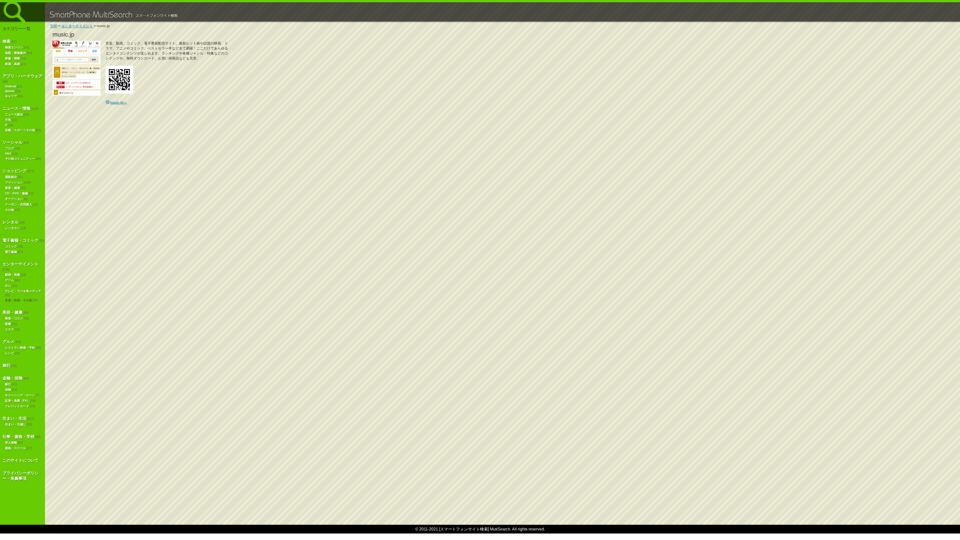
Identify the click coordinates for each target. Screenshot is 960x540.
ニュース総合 (14, 114)
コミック (11, 246)
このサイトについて (20, 460)
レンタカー (12, 228)
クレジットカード (17, 406)
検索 (6, 41)
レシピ (9, 353)
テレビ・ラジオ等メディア (23, 291)
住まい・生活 (14, 418)
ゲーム (9, 280)
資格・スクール (15, 448)
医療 (8, 324)
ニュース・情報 (16, 108)
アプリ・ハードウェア (22, 76)
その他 (9, 210)
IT (6, 125)
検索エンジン (14, 47)
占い (8, 286)
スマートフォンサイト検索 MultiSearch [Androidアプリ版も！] (22, 12)
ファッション (14, 182)
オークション (14, 199)
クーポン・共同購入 (18, 204)
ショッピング (14, 171)
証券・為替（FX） (17, 400)
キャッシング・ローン (20, 395)
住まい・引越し (15, 424)
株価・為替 (12, 64)
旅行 (6, 365)
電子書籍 (11, 252)
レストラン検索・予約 (20, 348)
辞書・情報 (12, 58)
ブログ (9, 148)
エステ (9, 329)
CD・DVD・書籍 (16, 193)
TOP (53, 26)
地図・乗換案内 (15, 53)
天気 (8, 120)
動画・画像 (12, 274)
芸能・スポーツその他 (20, 130)
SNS (8, 154)
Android (10, 86)
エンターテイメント (20, 264)
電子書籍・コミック (20, 240)
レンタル (10, 222)
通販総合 (11, 177)
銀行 (8, 384)
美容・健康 (12, 188)
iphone (9, 91)
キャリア (11, 96)
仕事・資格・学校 (18, 436)
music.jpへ (118, 102)
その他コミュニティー (20, 158)
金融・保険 (12, 378)
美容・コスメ (14, 318)
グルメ (8, 342)
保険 (8, 390)
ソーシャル (12, 142)
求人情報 (11, 442)
